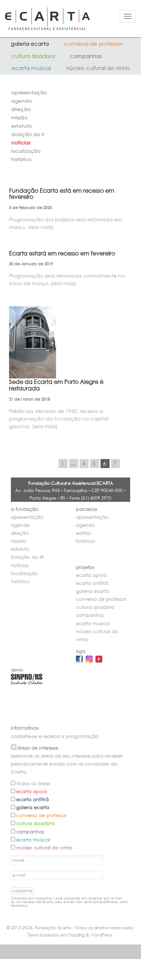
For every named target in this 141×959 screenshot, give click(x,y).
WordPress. (102, 935)
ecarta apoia (91, 575)
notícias (20, 142)
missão (19, 117)
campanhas (86, 56)
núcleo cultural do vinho (98, 67)
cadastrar (22, 891)
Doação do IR (27, 134)
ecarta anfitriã (92, 583)
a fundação (25, 509)
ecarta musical (31, 67)
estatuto (21, 125)
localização (25, 150)
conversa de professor (93, 43)
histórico (21, 159)
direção (21, 109)
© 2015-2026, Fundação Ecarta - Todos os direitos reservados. (70, 928)
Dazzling (76, 935)
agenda (21, 100)
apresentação (29, 92)
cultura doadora (33, 56)
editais (83, 533)
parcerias (86, 509)
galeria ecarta (30, 43)
